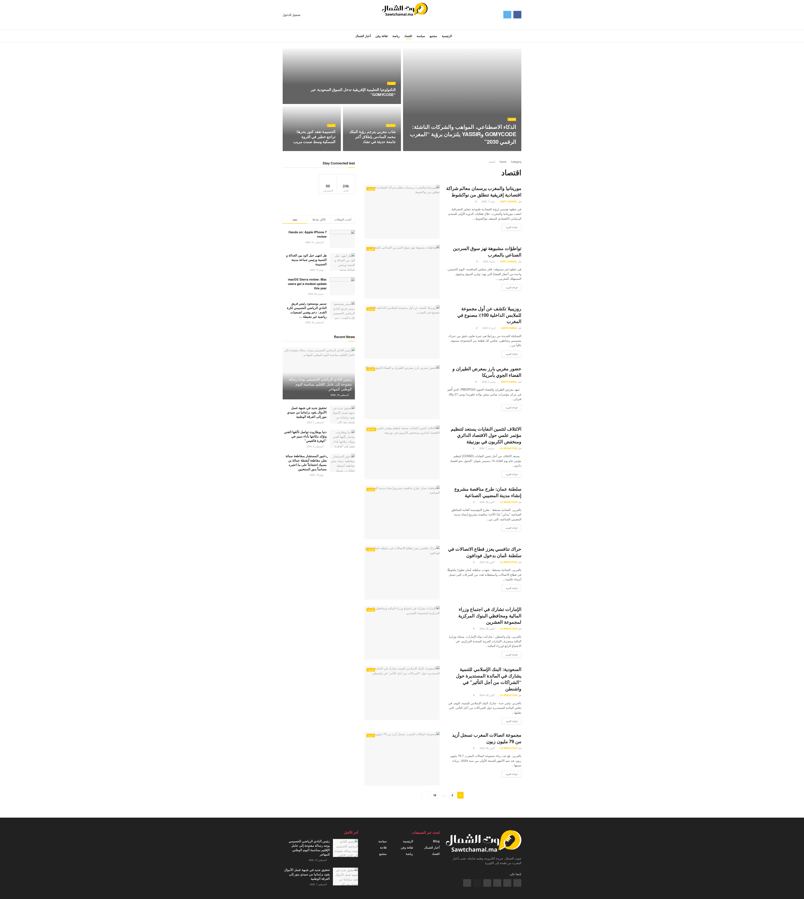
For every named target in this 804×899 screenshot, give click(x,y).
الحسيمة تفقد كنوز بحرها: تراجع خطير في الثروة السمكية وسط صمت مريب (314, 137)
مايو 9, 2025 (489, 261)
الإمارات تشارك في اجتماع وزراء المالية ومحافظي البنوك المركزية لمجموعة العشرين (489, 615)
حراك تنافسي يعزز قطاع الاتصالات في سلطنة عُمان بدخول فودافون (484, 552)
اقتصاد (512, 119)
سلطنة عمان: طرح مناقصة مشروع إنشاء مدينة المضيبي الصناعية (487, 492)
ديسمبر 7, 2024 (487, 448)
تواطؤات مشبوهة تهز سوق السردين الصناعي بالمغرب (487, 251)
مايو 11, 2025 (326, 149)
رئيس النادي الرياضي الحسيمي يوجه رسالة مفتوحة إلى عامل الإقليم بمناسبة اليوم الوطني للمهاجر (320, 384)
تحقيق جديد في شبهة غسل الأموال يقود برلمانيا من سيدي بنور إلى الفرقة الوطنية (307, 412)
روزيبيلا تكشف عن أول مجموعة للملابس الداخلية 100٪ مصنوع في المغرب (489, 315)
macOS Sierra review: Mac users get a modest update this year (307, 283)
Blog (390, 125)
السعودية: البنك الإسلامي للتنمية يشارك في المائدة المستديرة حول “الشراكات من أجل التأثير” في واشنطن (488, 679)
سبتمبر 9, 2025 (385, 149)
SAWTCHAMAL (504, 149)
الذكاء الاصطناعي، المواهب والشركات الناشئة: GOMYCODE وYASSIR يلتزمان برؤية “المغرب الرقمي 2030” (463, 134)
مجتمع (383, 854)
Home (503, 161)
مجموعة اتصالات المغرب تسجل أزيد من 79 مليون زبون (486, 738)
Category (516, 161)
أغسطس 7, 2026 (315, 422)
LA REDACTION (508, 448)
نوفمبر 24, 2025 (385, 102)
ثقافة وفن (407, 847)
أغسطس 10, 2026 (340, 394)
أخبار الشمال (432, 847)
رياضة (409, 854)
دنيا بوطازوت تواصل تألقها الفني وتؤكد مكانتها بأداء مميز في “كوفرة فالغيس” (305, 436)
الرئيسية (408, 841)
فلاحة (383, 847)
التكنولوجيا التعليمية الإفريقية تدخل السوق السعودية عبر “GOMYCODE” (353, 92)
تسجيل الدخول (292, 15)
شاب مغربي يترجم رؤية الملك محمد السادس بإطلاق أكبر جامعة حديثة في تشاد (372, 137)
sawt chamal (508, 201)
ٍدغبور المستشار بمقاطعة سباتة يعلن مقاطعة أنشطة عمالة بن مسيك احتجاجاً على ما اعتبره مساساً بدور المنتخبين (306, 462)
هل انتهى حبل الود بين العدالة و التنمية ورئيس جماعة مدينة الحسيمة (306, 259)
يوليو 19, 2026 (317, 474)
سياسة (382, 841)
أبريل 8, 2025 (489, 328)
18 (434, 795)
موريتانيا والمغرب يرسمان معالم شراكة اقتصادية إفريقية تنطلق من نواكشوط (483, 191)
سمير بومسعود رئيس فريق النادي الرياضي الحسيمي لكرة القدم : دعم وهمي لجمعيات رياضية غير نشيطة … (307, 310)
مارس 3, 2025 (489, 381)
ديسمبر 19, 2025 (482, 149)
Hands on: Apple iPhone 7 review (308, 234)
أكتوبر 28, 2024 (487, 502)
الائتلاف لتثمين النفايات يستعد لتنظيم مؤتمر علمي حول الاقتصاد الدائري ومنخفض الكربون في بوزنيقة (486, 435)
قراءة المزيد (511, 227)
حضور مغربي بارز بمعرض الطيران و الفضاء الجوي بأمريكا (486, 371)
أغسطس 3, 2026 (315, 446)
